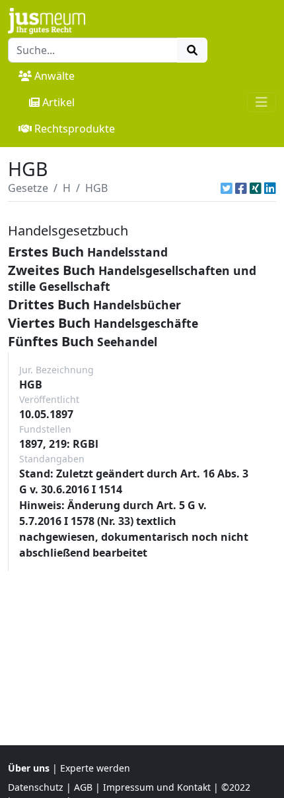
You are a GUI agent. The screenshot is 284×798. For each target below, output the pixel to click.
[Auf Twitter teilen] (226, 188)
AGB (83, 787)
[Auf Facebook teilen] (241, 188)
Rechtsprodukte (74, 128)
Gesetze (28, 188)
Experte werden (95, 768)
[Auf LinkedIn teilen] (270, 188)
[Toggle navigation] (261, 102)
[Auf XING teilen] (256, 188)
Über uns (29, 768)
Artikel (58, 102)
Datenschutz (35, 787)
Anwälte (54, 76)
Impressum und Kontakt (157, 787)
